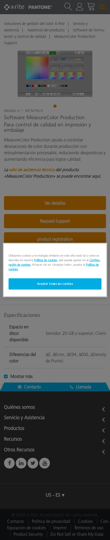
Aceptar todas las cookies (55, 284)
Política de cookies (45, 260)
